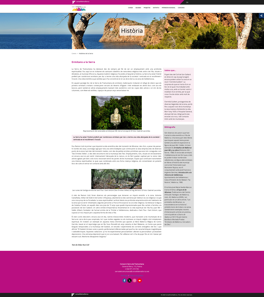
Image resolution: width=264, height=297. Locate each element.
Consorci (181, 8)
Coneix (130, 8)
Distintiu (156, 8)
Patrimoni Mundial (168, 8)
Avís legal (124, 275)
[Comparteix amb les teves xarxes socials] (261, 15)
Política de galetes (136, 275)
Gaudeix (138, 8)
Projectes (147, 8)
